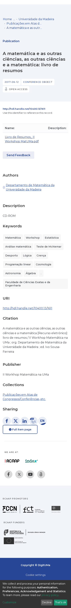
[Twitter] (19, 474)
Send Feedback (18, 155)
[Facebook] (8, 474)
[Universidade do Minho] (56, 512)
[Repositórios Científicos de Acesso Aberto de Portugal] (12, 461)
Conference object (38, 82)
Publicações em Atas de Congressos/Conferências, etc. (25, 23)
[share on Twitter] (16, 421)
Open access (18, 89)
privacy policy (50, 595)
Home (7, 19)
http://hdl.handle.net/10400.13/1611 (24, 108)
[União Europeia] (17, 544)
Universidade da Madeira (36, 19)
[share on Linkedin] (25, 421)
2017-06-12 (12, 82)
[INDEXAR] (31, 461)
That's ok (60, 602)
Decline (47, 602)
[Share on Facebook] (7, 421)
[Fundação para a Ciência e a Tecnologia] (24, 512)
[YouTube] (30, 474)
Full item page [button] (21, 429)
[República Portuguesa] (26, 535)
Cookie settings (36, 575)
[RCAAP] (41, 474)
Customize (9, 602)
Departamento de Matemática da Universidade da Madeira (30, 187)
